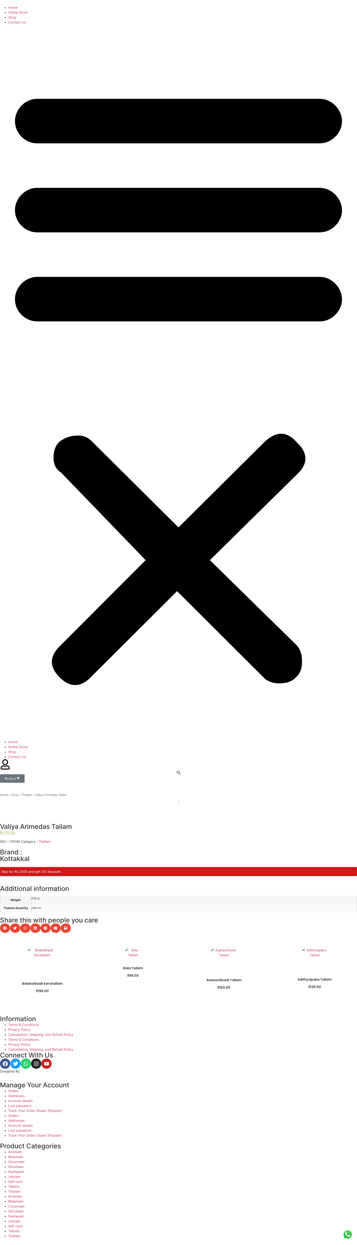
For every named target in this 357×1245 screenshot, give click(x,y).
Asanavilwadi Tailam (224, 980)
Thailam (26, 795)
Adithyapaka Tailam (315, 979)
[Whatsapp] (26, 1063)
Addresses (16, 1096)
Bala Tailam (133, 968)
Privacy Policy (19, 1030)
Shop (12, 17)
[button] (178, 382)
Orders (13, 1091)
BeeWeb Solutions (35, 1071)
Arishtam (15, 1152)
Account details (20, 1101)
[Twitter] (15, 1063)
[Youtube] (46, 1063)
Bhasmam (15, 1157)
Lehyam (14, 1177)
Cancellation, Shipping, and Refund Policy (40, 1035)
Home (13, 7)
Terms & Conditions (23, 1025)
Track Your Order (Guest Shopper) (35, 1111)
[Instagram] (36, 1063)
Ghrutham (16, 1167)
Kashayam (16, 1172)
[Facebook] (5, 1063)
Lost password (19, 1106)
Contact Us (17, 22)
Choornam (16, 1162)
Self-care (15, 1181)
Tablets (14, 1186)
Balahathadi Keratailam (42, 983)
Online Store (17, 12)
